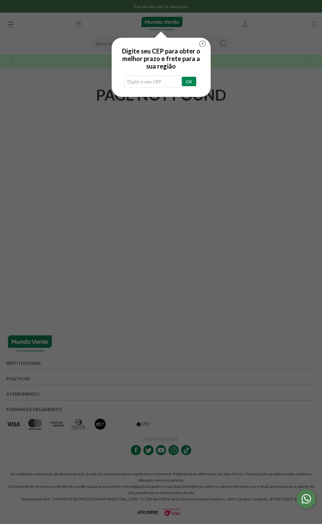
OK (189, 81)
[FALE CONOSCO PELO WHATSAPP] (306, 498)
